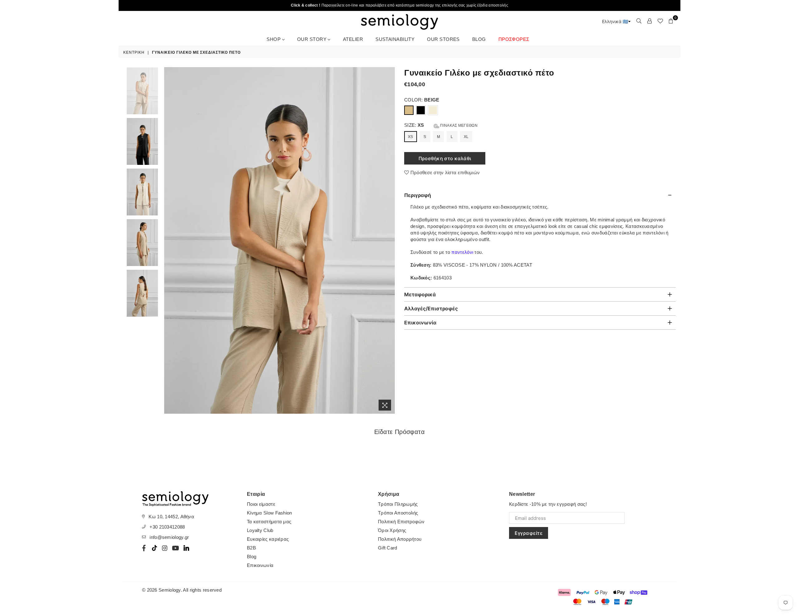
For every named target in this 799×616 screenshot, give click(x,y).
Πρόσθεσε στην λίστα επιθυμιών (444, 172)
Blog (251, 556)
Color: (421, 99)
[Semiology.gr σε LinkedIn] (186, 548)
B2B (251, 547)
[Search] (639, 21)
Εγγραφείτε (528, 533)
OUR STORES (443, 39)
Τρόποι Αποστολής (398, 512)
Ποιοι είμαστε (261, 504)
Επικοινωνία (260, 565)
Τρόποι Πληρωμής (398, 504)
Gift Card (387, 547)
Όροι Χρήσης (392, 530)
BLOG (479, 39)
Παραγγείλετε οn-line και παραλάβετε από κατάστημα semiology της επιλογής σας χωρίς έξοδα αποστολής (399, 5)
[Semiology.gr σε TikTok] (154, 548)
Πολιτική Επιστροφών (401, 521)
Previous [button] (169, 240)
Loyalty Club (260, 530)
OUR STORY (312, 39)
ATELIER (353, 39)
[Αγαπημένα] (660, 21)
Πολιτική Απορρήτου (399, 539)
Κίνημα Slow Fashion (269, 512)
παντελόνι (462, 252)
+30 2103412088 (167, 527)
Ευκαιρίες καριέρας (268, 539)
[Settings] (649, 21)
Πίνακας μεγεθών (458, 125)
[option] (279, 240)
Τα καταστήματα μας (269, 521)
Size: (441, 125)
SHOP (274, 39)
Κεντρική (134, 52)
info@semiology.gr (169, 537)
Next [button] (389, 240)
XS (410, 137)
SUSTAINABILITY (394, 39)
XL (466, 137)
